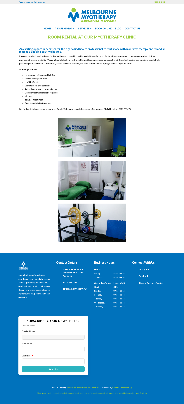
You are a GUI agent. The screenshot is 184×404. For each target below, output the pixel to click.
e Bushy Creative (91, 387)
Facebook (143, 276)
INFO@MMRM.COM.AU (75, 289)
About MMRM (63, 29)
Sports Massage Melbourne (102, 393)
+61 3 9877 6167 (71, 282)
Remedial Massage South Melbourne (73, 393)
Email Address (29, 331)
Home (47, 29)
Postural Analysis (76, 387)
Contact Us (132, 29)
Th (68, 387)
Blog (118, 29)
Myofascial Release (123, 393)
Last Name (27, 356)
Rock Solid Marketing (122, 387)
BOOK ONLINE (159, 2)
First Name (27, 343)
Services (83, 29)
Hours (97, 269)
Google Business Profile (151, 283)
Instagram (143, 269)
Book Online (103, 29)
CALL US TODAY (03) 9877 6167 (33, 2)
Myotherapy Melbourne (47, 393)
